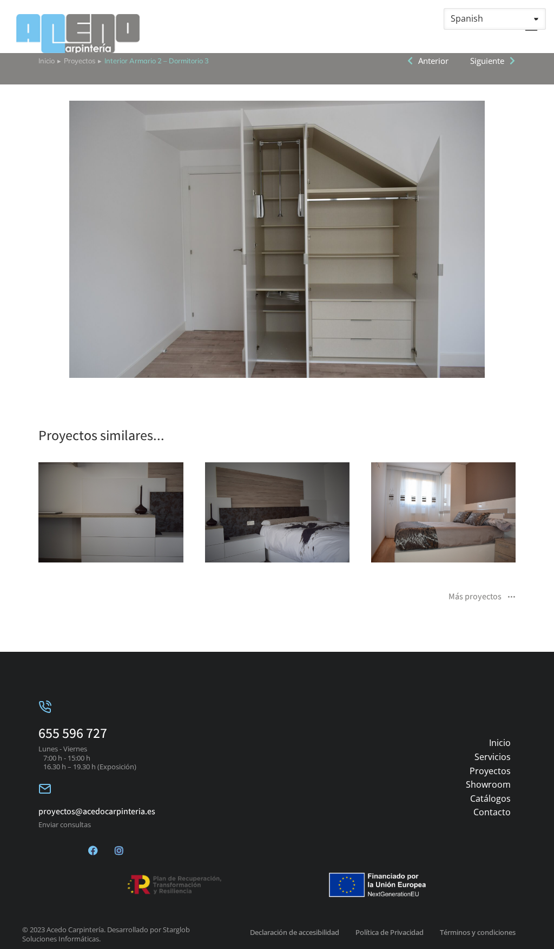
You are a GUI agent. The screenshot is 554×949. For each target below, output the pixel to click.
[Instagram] (119, 850)
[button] (22, 519)
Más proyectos (475, 597)
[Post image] (110, 512)
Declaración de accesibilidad (294, 932)
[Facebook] (93, 850)
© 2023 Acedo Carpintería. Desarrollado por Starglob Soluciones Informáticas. (106, 934)
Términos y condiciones (478, 932)
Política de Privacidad (389, 932)
